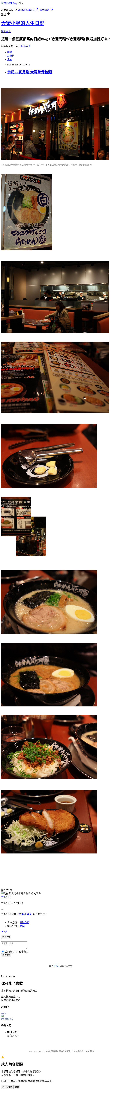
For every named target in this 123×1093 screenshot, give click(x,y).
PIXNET (39, 1051)
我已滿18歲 (7, 1087)
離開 (17, 1087)
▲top (4, 931)
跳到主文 (6, 31)
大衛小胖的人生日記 (22, 23)
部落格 (10, 56)
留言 (29, 914)
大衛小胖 (6, 897)
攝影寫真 (26, 46)
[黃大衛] (2, 1016)
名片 (9, 59)
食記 (22, 926)
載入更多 (6, 937)
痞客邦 (22, 914)
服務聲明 (90, 1051)
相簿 (9, 52)
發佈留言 (6, 955)
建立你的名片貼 (7, 1019)
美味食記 (24, 922)
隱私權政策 (78, 1051)
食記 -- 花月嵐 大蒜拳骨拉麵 (29, 72)
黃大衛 (3, 1013)
